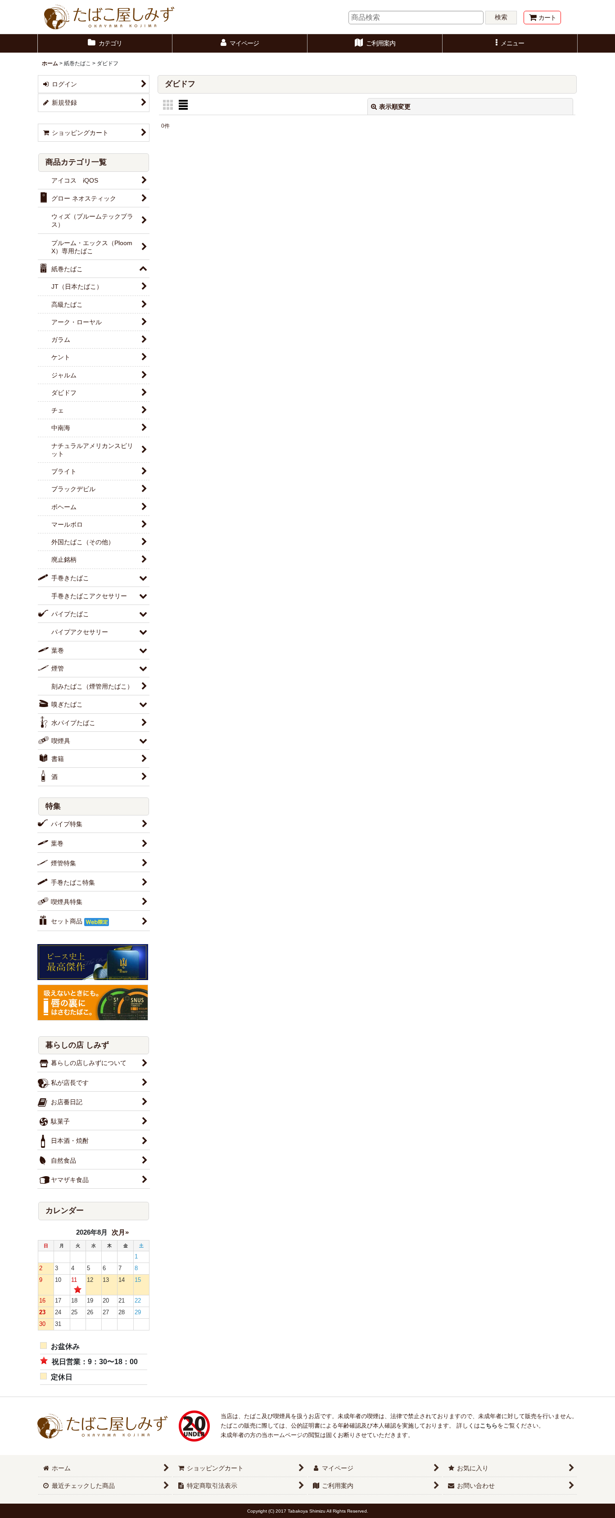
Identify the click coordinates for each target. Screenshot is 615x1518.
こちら (488, 1425)
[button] (510, 43)
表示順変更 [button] (395, 106)
